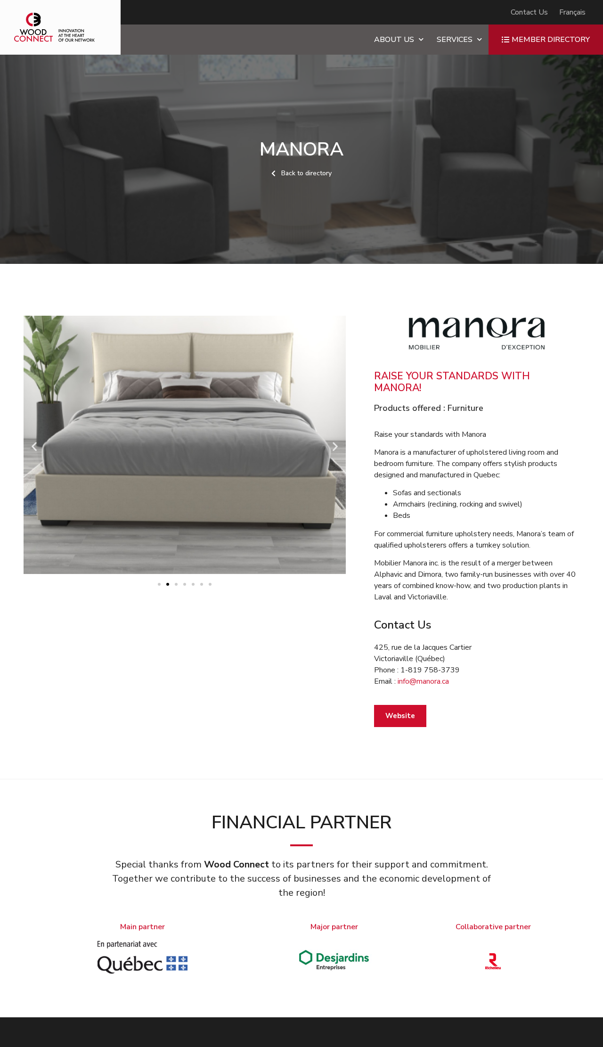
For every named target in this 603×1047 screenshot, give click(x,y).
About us (394, 39)
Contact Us (529, 12)
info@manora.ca (423, 681)
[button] (34, 446)
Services (455, 39)
